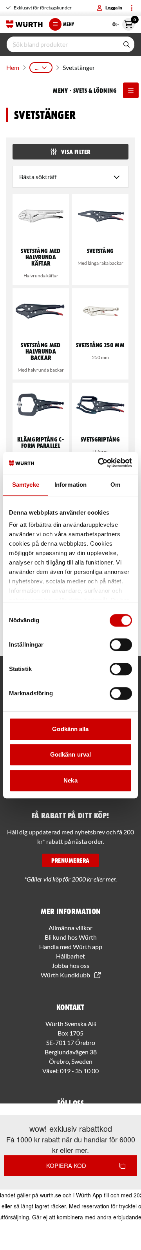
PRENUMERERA (70, 860)
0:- (123, 22)
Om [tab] (115, 484)
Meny (68, 24)
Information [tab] (70, 484)
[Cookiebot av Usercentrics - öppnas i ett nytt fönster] (99, 463)
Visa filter (75, 151)
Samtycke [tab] (25, 484)
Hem (12, 67)
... (36, 67)
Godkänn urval (70, 754)
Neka (70, 780)
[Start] (24, 24)
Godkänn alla (70, 729)
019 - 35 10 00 (79, 1070)
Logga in (113, 8)
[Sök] (126, 44)
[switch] (121, 644)
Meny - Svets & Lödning (85, 90)
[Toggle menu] (131, 7)
